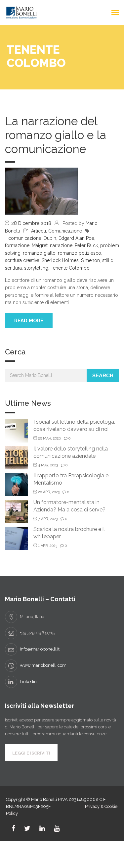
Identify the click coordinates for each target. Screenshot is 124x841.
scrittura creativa (22, 260)
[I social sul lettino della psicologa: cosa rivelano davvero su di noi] (16, 430)
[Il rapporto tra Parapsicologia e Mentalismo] (16, 484)
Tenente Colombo (70, 268)
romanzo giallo (39, 253)
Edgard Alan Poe (76, 238)
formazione (17, 245)
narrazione (61, 245)
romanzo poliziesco (79, 253)
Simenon (90, 260)
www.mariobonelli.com (43, 665)
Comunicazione (65, 231)
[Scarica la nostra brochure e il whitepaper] (16, 538)
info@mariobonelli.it (40, 649)
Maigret (40, 245)
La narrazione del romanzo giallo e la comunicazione (55, 135)
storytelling (36, 268)
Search (102, 375)
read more (28, 321)
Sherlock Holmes (60, 260)
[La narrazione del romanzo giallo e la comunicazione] (41, 190)
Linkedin (28, 681)
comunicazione (24, 238)
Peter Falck (86, 245)
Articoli (38, 231)
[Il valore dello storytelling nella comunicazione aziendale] (16, 457)
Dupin (50, 238)
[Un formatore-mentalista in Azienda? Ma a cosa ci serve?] (16, 511)
